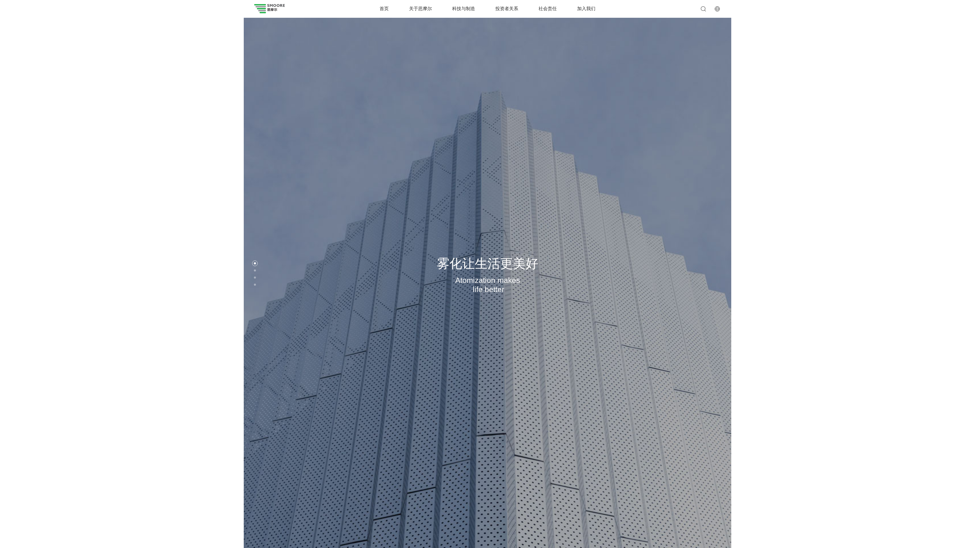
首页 (384, 8)
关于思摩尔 (420, 8)
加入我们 (586, 8)
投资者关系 (506, 8)
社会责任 (548, 8)
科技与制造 (463, 8)
